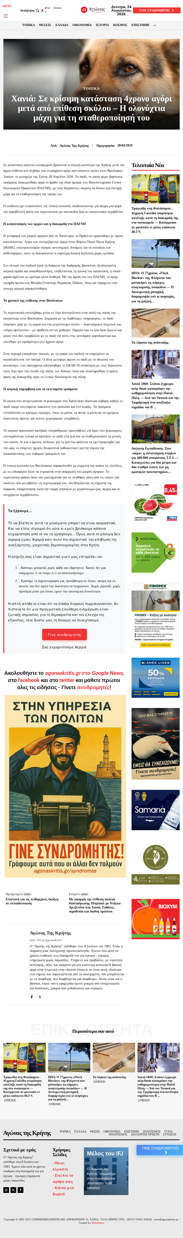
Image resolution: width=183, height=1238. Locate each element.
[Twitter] (40, 996)
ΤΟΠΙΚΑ (91, 88)
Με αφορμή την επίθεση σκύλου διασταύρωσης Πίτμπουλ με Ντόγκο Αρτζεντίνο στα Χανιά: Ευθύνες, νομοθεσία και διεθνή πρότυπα (95, 905)
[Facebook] (31, 996)
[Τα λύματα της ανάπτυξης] (156, 323)
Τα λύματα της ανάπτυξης (150, 342)
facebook (29, 680)
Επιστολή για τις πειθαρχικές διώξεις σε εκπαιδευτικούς (32, 901)
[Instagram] (6, 1190)
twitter (66, 680)
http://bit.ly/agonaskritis (46, 940)
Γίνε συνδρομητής (64, 634)
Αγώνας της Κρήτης (74, 145)
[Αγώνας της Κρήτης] (14, 964)
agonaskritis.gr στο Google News (83, 673)
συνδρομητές (93, 687)
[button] (30, 10)
